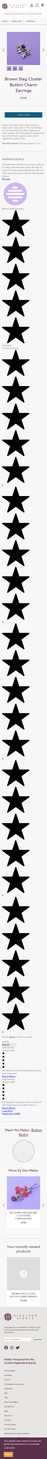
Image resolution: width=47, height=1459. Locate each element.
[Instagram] (11, 1350)
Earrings (30, 21)
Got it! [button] (8, 1454)
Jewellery (16, 21)
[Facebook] (6, 1350)
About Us (8, 1415)
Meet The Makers (11, 1402)
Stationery (8, 1388)
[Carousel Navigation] (23, 50)
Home (4, 21)
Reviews (6, 179)
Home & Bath (9, 1370)
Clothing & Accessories (14, 1384)
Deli (5, 1393)
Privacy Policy (10, 1424)
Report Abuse (8, 1076)
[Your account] (31, 7)
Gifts (6, 1397)
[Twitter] (18, 1350)
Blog (6, 1411)
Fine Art (7, 1379)
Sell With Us (9, 1406)
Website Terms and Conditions (17, 1433)
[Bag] (37, 5)
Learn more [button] (9, 1448)
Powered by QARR (11, 1113)
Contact (7, 1420)
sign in (12, 1037)
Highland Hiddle (14, 6)
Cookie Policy (10, 1429)
